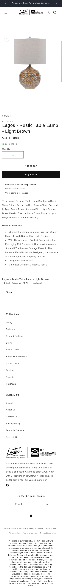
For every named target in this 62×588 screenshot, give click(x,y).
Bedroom (10, 329)
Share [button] (9, 292)
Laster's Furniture (18, 528)
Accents (10, 377)
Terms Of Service (15, 430)
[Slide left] (24, 108)
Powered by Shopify (35, 528)
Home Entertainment (16, 356)
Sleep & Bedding (14, 336)
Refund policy (52, 528)
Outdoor (10, 370)
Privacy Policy (13, 423)
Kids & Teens (12, 349)
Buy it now (31, 174)
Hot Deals (11, 384)
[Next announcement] (56, 3)
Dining (9, 343)
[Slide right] (37, 108)
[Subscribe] (46, 504)
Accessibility (12, 437)
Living (9, 322)
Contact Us (11, 416)
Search (9, 403)
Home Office (12, 363)
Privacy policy (14, 533)
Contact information (48, 533)
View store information (16, 193)
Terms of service (30, 533)
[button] (6, 12)
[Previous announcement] (5, 3)
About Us (10, 409)
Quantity (6, 149)
